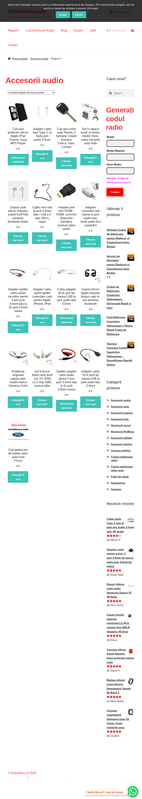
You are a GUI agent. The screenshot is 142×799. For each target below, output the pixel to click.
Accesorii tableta (121, 437)
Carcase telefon (121, 450)
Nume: (111, 136)
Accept (63, 14)
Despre (78, 30)
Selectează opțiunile (18, 159)
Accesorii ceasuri (122, 412)
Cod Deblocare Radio (40, 30)
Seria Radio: (114, 164)
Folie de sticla (120, 476)
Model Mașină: (116, 150)
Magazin (13, 30)
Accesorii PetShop (122, 431)
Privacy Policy (17, 777)
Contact (13, 45)
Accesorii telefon (121, 444)
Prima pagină (20, 58)
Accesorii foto (120, 419)
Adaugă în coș (42, 156)
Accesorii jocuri (121, 425)
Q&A (93, 30)
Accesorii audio (39, 58)
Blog (64, 30)
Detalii (79, 14)
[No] (137, 11)
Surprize (116, 489)
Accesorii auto (120, 406)
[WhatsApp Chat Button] (132, 791)
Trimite (114, 192)
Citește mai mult (66, 163)
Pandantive (118, 482)
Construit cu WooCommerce (47, 777)
